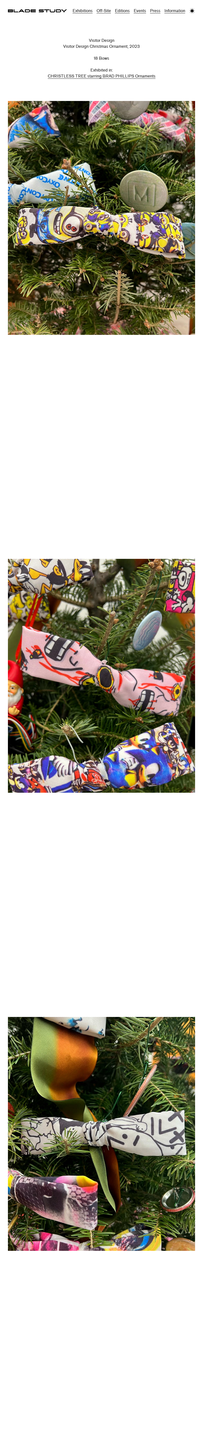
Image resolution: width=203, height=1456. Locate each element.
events (140, 10)
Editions (122, 10)
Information (174, 10)
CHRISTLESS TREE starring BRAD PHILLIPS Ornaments (101, 76)
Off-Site (104, 10)
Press (155, 10)
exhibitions (83, 10)
